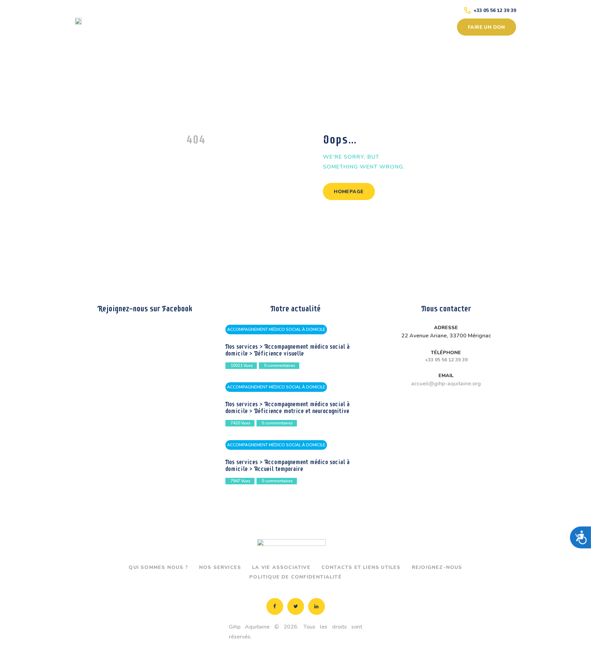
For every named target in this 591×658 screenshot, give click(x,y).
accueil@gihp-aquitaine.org (446, 383)
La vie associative (281, 567)
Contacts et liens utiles (361, 567)
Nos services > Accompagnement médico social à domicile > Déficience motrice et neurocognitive (287, 407)
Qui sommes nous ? (158, 567)
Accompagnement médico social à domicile (276, 329)
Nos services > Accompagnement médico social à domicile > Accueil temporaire (287, 465)
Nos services (220, 567)
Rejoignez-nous (437, 567)
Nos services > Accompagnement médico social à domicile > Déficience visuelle (287, 350)
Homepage (349, 191)
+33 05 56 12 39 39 (446, 360)
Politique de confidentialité (295, 577)
